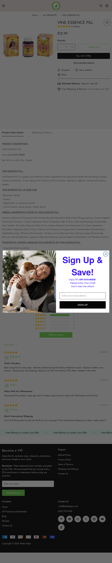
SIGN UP (83, 304)
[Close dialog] (105, 254)
